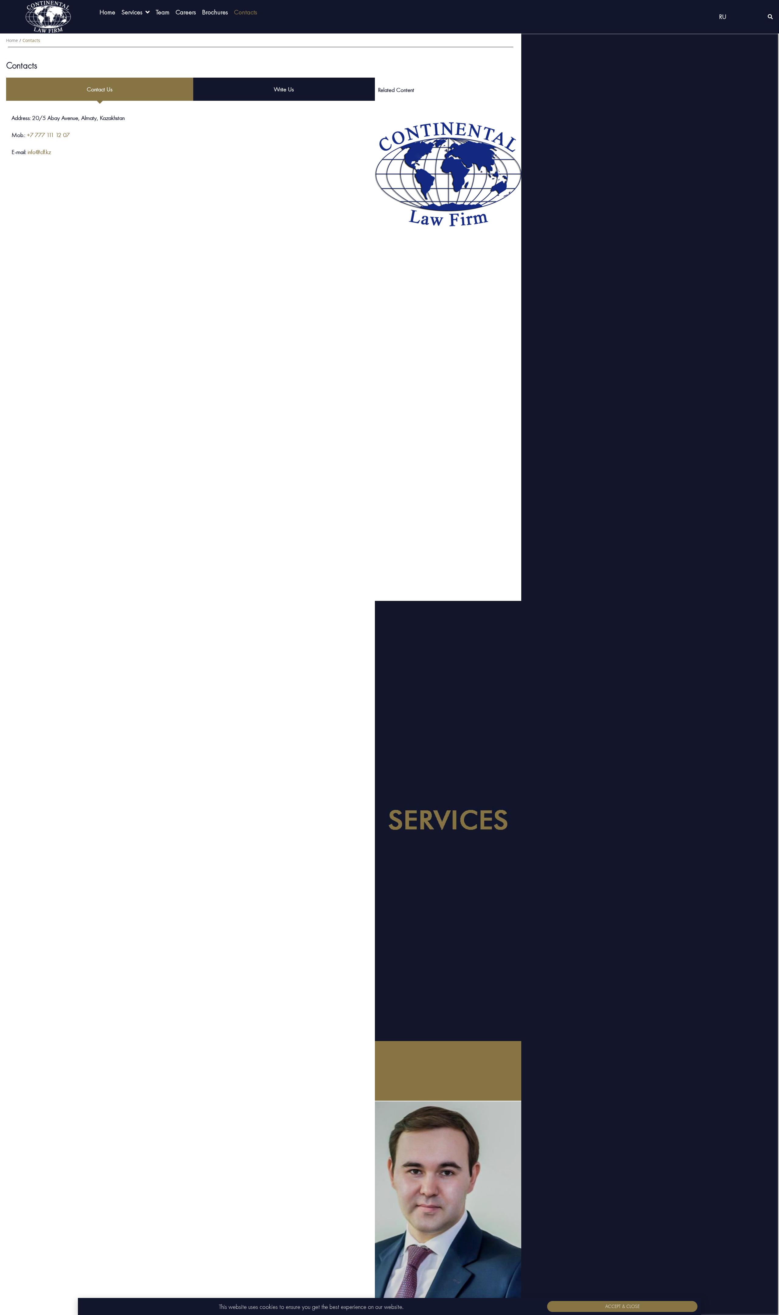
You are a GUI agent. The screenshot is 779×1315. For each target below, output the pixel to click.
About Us (448, 350)
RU (722, 16)
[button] (622, 1306)
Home (12, 40)
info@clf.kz (39, 152)
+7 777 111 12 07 (48, 135)
